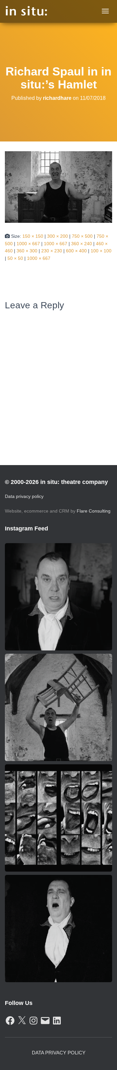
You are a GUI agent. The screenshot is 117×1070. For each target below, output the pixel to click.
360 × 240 (81, 243)
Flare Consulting (93, 511)
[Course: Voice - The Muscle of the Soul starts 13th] (58, 928)
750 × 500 (82, 236)
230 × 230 (51, 250)
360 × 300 (27, 250)
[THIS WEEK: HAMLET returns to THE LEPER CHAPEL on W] (58, 707)
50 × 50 (15, 258)
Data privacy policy (24, 496)
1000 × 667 (28, 243)
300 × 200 (57, 236)
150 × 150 (32, 236)
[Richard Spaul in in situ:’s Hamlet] (58, 186)
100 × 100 (101, 250)
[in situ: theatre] (26, 11)
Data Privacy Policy (58, 1052)
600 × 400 (76, 250)
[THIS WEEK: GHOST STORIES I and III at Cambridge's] (58, 596)
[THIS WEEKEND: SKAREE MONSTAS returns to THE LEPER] (58, 818)
